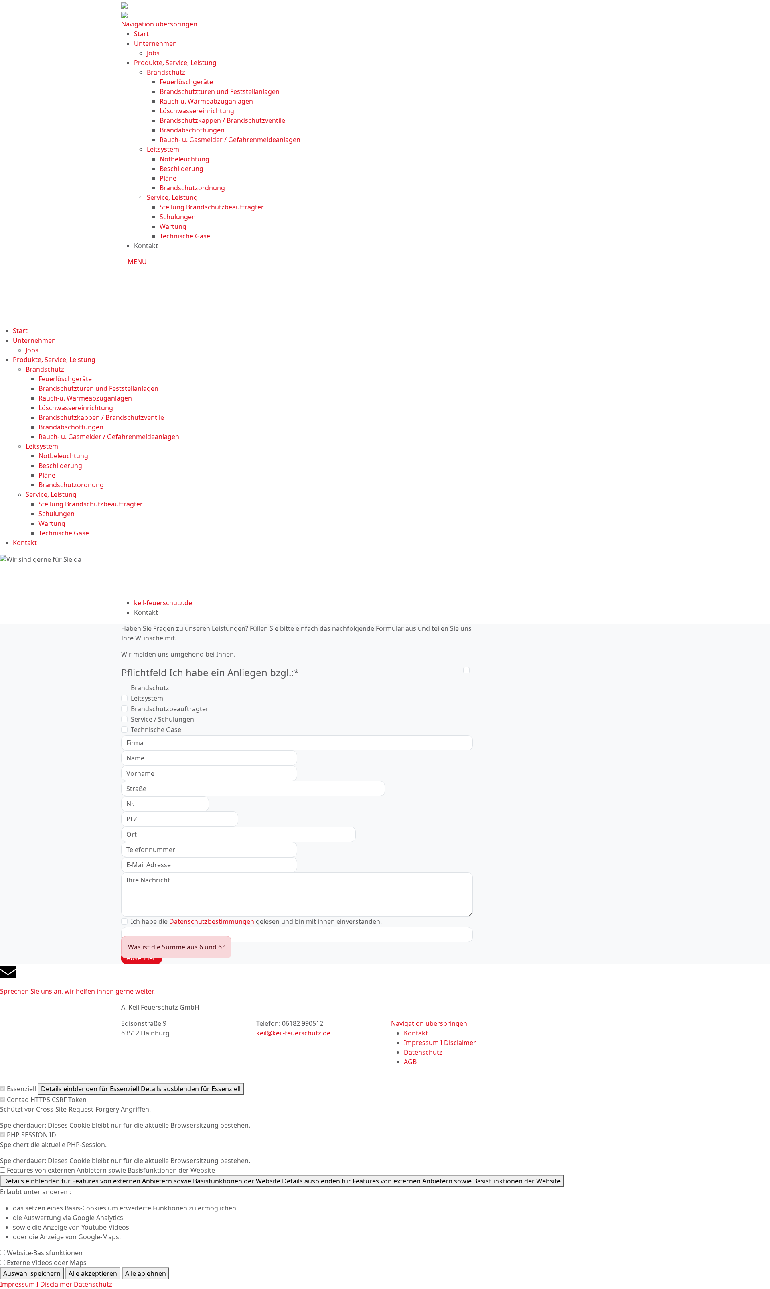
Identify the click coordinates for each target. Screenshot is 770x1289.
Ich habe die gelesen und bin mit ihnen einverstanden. (256, 921)
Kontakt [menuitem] (416, 1033)
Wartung (173, 226)
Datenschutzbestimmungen (211, 921)
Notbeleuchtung (184, 159)
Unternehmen (155, 43)
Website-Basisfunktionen (45, 1252)
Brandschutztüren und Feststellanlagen (220, 91)
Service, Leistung (172, 197)
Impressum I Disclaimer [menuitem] (440, 1042)
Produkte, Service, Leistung (175, 62)
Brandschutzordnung (192, 187)
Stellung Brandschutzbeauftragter (212, 207)
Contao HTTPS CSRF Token (47, 1099)
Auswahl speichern (32, 1273)
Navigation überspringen (159, 24)
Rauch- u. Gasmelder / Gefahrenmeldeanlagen (230, 139)
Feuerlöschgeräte (186, 81)
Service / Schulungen (162, 719)
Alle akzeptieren (93, 1273)
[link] (385, 980)
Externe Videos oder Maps (47, 1262)
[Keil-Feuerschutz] (385, 292)
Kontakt (25, 542)
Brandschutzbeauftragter (170, 708)
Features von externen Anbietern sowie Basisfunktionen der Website (111, 1170)
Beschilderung (181, 168)
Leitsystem (163, 149)
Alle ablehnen (145, 1273)
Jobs (153, 53)
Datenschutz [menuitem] (423, 1052)
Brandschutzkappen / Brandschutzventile (222, 120)
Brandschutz (166, 72)
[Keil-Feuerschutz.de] (124, 14)
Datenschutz (93, 1284)
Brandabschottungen (192, 130)
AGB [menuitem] (410, 1061)
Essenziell (21, 1088)
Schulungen (178, 216)
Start (141, 33)
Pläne (168, 178)
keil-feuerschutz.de (163, 602)
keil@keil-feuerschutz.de (293, 1033)
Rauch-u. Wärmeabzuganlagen (206, 101)
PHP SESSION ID (31, 1134)
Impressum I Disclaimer (36, 1284)
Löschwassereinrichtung (197, 110)
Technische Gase (185, 236)
